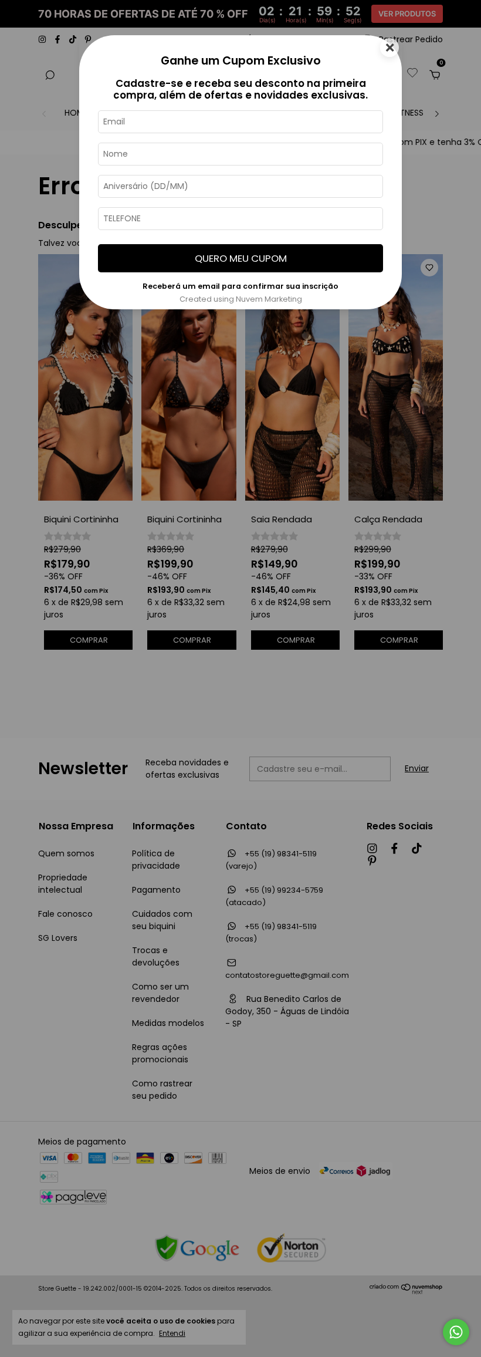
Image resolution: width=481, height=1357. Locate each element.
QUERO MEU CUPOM (241, 258)
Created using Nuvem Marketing (240, 299)
